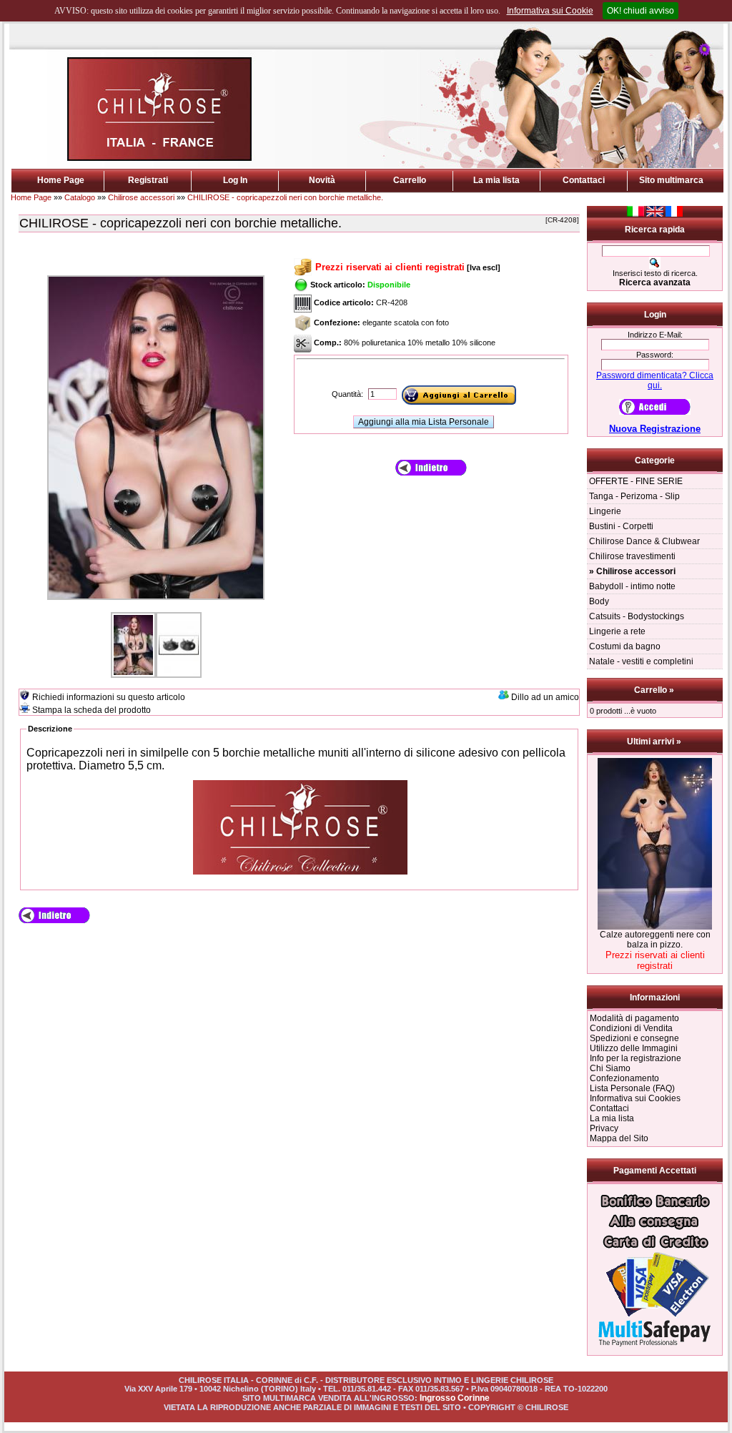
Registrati (148, 180)
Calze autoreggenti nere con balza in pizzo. (655, 940)
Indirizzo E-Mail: (655, 334)
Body (599, 601)
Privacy (604, 1128)
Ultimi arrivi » (655, 742)
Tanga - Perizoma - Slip (634, 496)
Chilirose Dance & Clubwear (644, 541)
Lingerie (605, 511)
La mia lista (496, 180)
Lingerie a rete (617, 631)
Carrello (409, 180)
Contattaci (584, 180)
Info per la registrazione (635, 1058)
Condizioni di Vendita (631, 1028)
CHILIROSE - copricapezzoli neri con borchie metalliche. (285, 197)
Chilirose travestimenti (632, 556)
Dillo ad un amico (545, 697)
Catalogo (79, 197)
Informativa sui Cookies (635, 1098)
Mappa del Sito (619, 1138)
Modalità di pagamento (634, 1018)
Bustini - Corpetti (621, 526)
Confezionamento (624, 1078)
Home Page (60, 180)
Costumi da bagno (625, 646)
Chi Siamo (610, 1068)
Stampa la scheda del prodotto (91, 710)
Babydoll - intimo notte (632, 586)
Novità (322, 180)
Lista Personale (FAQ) (632, 1088)
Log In (235, 180)
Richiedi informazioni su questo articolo (108, 697)
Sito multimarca (671, 180)
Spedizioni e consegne (634, 1038)
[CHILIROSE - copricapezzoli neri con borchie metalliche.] (156, 601)
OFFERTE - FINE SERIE (636, 481)
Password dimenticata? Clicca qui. (654, 380)
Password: (654, 354)
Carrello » (655, 690)
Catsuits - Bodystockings (636, 616)
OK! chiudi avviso (640, 11)
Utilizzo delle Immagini (634, 1048)
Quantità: (348, 394)
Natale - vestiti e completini (641, 661)
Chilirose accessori (141, 197)
